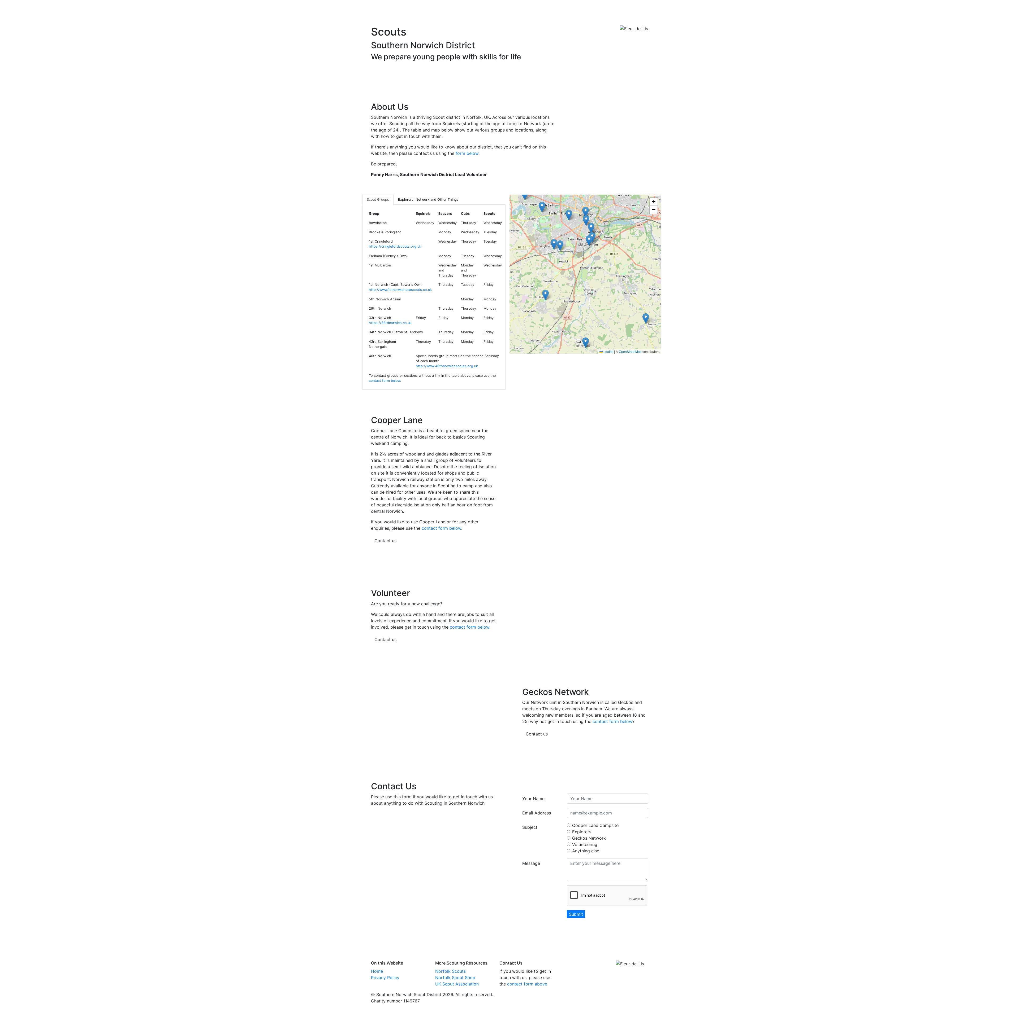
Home (377, 971)
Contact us (385, 540)
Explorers (581, 831)
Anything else (585, 850)
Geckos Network (589, 838)
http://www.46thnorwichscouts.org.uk (447, 366)
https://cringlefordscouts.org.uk (395, 246)
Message (531, 863)
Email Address (536, 813)
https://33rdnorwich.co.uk (390, 323)
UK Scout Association (457, 984)
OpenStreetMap (630, 351)
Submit (576, 914)
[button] (586, 220)
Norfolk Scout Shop (455, 977)
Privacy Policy (385, 977)
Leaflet (608, 351)
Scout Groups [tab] (378, 199)
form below (467, 153)
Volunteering (584, 844)
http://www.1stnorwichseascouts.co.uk (400, 290)
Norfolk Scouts (450, 971)
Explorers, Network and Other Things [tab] (428, 199)
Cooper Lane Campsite (595, 825)
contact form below (384, 381)
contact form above (527, 984)
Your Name (533, 798)
